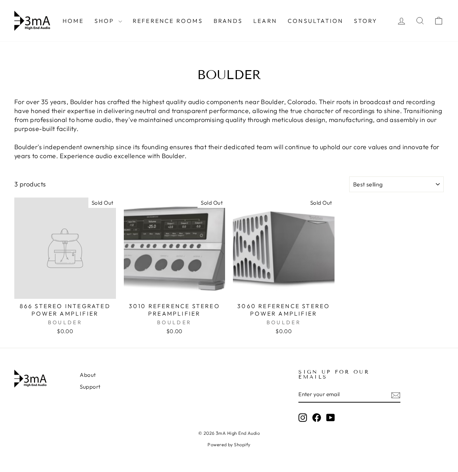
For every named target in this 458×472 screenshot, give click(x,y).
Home (73, 20)
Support (90, 386)
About (88, 374)
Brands (228, 20)
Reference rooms (168, 20)
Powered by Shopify (229, 444)
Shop (105, 20)
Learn (265, 20)
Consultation (315, 20)
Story (365, 20)
